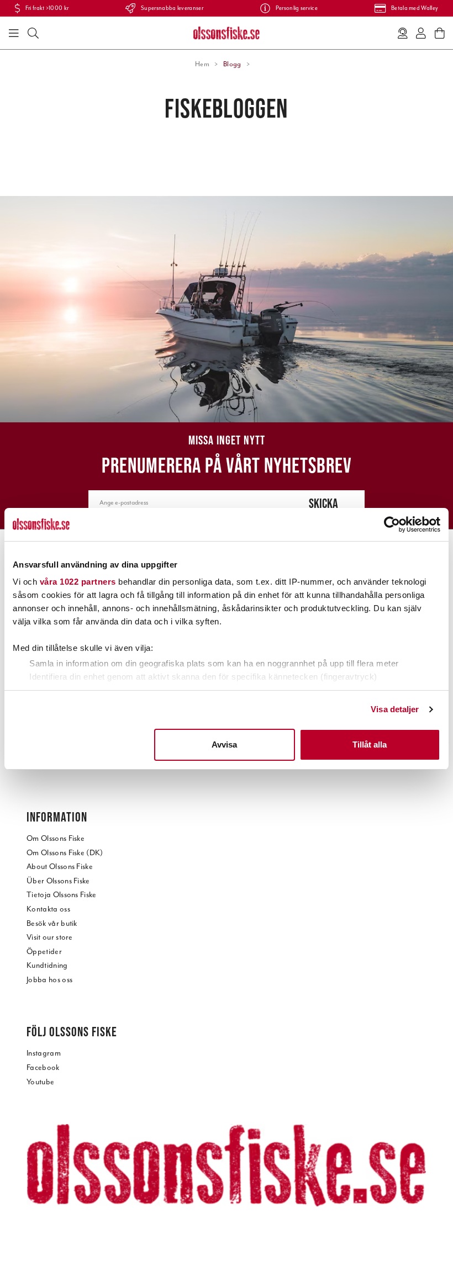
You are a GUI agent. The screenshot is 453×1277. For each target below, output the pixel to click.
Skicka (323, 503)
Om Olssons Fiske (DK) (65, 852)
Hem (202, 64)
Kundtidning (47, 965)
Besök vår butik (52, 923)
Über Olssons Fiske (58, 881)
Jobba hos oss (49, 979)
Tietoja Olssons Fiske (62, 894)
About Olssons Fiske (60, 866)
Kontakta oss (48, 909)
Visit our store (50, 937)
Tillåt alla (369, 744)
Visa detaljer (395, 709)
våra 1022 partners (78, 581)
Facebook (43, 1067)
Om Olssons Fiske (56, 838)
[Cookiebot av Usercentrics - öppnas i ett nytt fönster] (392, 524)
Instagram (44, 1053)
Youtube (40, 1082)
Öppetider (44, 951)
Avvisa (224, 744)
